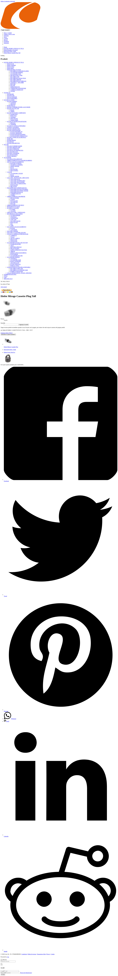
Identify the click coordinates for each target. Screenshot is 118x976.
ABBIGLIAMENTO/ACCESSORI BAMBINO (19, 160)
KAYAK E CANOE (9, 100)
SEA (11, 224)
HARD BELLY (11, 105)
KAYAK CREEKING (16, 133)
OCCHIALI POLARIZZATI (14, 159)
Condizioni (24, 954)
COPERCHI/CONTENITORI (18, 88)
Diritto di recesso (32, 954)
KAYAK (12, 228)
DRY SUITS (13, 186)
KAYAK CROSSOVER (13, 128)
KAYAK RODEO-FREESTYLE (18, 136)
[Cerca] (1, 963)
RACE (12, 167)
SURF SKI (10, 139)
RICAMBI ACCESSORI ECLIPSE (19, 71)
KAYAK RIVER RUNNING (18, 134)
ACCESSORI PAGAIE (16, 255)
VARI (11, 225)
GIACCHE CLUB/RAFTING (18, 183)
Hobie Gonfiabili (11, 65)
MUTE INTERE (14, 198)
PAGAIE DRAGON (12, 151)
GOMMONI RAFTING (10, 274)
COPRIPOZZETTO (15, 193)
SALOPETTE (14, 202)
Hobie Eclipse (10, 66)
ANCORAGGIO (14, 263)
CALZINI (12, 211)
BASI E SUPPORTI (15, 261)
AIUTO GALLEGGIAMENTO (15, 162)
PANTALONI (14, 185)
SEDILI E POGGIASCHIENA (18, 252)
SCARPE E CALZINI (13, 208)
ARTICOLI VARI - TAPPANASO (16, 212)
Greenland (13, 117)
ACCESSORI (7, 157)
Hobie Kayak (10, 64)
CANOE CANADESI (13, 127)
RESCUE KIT (14, 222)
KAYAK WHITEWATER (13, 130)
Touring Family (14, 120)
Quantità (3, 323)
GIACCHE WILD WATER (17, 182)
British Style (13, 115)
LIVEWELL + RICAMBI (17, 82)
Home (5, 47)
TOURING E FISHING (16, 164)
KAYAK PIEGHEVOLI (13, 143)
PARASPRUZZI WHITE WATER (19, 190)
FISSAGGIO (13, 239)
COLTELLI (13, 216)
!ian (8, 957)
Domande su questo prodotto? (8, 334)
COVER (12, 91)
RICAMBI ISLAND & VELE (18, 78)
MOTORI (12, 84)
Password (3, 972)
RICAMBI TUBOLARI (16, 268)
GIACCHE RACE (15, 179)
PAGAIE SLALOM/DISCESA (15, 150)
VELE (12, 245)
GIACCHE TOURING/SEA (17, 180)
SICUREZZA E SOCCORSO (15, 214)
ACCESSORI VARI (15, 74)
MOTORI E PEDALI (16, 247)
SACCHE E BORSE (12, 231)
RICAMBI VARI (14, 76)
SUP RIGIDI (10, 94)
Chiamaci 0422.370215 (7, 333)
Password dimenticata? (26, 972)
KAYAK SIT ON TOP (13, 108)
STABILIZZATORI (15, 244)
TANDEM (13, 102)
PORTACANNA (14, 265)
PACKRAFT (10, 141)
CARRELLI (13, 235)
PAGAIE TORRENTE (13, 149)
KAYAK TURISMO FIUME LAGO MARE (18, 107)
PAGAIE (12, 85)
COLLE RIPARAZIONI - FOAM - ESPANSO (19, 273)
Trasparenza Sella (41, 954)
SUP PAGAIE (10, 95)
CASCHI (9, 172)
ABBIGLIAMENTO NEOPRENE (16, 196)
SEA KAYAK (14, 169)
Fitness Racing (14, 118)
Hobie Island (10, 68)
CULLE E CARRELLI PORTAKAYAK (17, 234)
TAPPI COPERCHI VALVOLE (18, 250)
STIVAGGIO (13, 241)
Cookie (52, 954)
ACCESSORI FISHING (16, 72)
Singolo (12, 110)
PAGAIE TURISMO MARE (14, 146)
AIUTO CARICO (15, 238)
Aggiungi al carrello (23, 324)
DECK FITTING (14, 248)
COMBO (12, 195)
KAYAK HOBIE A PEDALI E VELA (14, 48)
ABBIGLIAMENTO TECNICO (15, 205)
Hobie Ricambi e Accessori (11, 50)
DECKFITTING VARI (10, 51)
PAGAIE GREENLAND (13, 147)
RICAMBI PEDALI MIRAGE (18, 81)
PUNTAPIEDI (14, 254)
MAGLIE (12, 203)
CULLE (12, 237)
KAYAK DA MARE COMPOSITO (16, 113)
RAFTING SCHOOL (16, 163)
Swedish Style (13, 114)
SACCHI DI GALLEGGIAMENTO (16, 226)
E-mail (2, 971)
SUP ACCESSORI (12, 97)
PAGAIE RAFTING (12, 154)
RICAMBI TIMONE (15, 79)
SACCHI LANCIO (15, 221)
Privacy (48, 954)
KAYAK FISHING (12, 101)
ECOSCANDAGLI (15, 264)
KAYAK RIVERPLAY (16, 131)
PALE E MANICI (11, 156)
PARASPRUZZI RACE (16, 192)
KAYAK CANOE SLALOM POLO (16, 137)
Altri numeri (4, 287)
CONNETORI (14, 218)
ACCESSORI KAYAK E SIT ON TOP (17, 242)
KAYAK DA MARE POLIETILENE (16, 121)
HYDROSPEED (11, 140)
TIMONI (12, 251)
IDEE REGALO (8, 278)
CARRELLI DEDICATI (16, 89)
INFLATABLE (14, 170)
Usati (5, 277)
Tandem (12, 111)
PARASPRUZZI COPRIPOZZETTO (17, 188)
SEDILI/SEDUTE (15, 87)
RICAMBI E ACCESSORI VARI (19, 270)
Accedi (2, 974)
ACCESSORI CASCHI (16, 173)
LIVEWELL (13, 258)
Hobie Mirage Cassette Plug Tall (12, 53)
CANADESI (13, 229)
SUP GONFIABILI (12, 98)
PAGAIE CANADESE (13, 153)
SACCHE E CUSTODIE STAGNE (16, 232)
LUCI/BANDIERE (15, 215)
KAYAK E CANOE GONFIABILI (16, 126)
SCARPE (12, 209)
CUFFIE (12, 199)
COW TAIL (13, 219)
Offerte (5, 276)
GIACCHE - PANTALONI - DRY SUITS (18, 177)
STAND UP (7, 92)
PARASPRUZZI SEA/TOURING (19, 189)
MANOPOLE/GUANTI (13, 206)
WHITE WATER (14, 166)
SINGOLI (12, 104)
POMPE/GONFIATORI (16, 271)
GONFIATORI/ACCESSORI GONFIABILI (18, 267)
